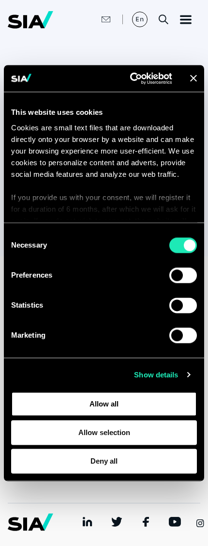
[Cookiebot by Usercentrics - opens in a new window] (130, 78)
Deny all (104, 461)
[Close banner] (193, 78)
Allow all (104, 404)
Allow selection (104, 432)
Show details (156, 375)
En (140, 19)
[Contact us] (95, 19)
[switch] (183, 275)
